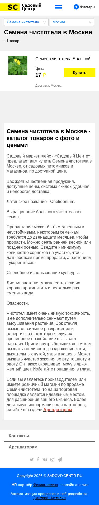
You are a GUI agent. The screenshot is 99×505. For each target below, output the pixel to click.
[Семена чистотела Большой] (18, 65)
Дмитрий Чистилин (49, 498)
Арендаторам (23, 447)
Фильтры (87, 7)
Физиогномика (45, 485)
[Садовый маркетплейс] (21, 7)
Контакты (19, 436)
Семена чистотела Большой (63, 59)
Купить (79, 72)
